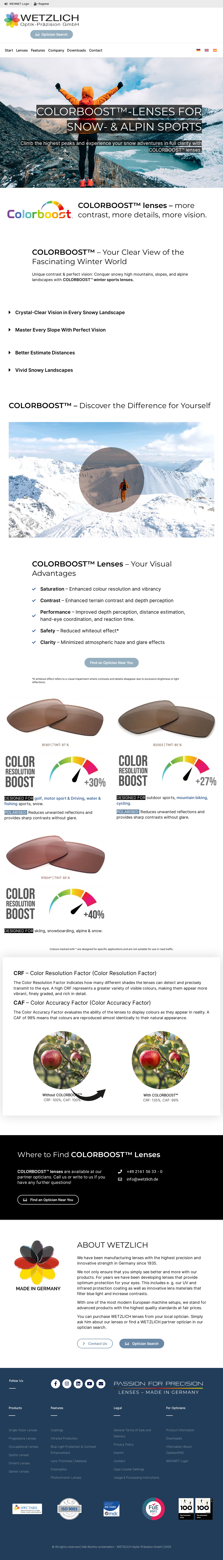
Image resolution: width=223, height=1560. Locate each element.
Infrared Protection (64, 1438)
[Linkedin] (78, 1383)
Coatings (57, 1430)
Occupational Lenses (23, 1446)
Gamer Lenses (19, 1471)
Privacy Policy (124, 1444)
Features (38, 50)
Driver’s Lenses (19, 1463)
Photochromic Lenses (66, 1477)
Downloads (76, 50)
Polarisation (59, 1469)
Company (56, 50)
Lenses (22, 50)
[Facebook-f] (55, 1383)
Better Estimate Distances (45, 352)
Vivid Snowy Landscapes (44, 370)
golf (38, 798)
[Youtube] (89, 1383)
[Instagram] (66, 1383)
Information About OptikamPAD (179, 1449)
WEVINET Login (177, 1461)
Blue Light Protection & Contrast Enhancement (73, 1449)
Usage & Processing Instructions (136, 1477)
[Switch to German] (198, 50)
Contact (95, 50)
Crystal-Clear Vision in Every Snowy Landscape (70, 312)
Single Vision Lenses (23, 1430)
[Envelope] (100, 1383)
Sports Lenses (19, 1455)
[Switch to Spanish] (215, 50)
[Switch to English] (207, 50)
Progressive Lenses (22, 1438)
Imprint (118, 1452)
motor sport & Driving (64, 798)
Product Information (180, 1430)
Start (9, 50)
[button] (111, 316)
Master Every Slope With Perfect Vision (60, 330)
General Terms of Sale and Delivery (132, 1433)
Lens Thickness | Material (68, 1461)
